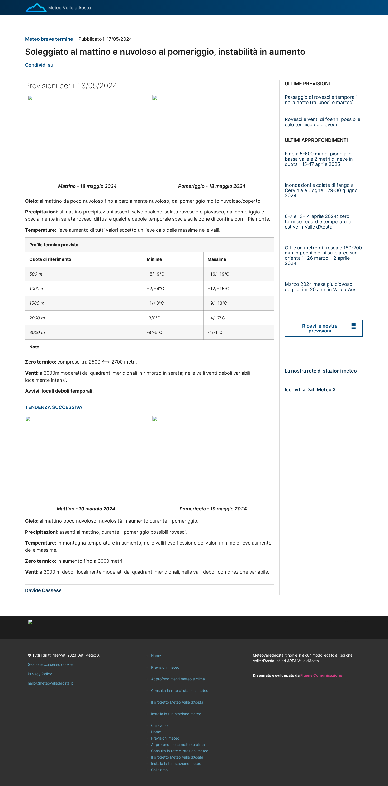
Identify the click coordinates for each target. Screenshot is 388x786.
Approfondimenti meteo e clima (178, 679)
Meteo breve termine (49, 39)
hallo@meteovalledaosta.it (50, 683)
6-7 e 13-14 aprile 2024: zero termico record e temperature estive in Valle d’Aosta (318, 221)
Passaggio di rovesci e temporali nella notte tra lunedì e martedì (321, 99)
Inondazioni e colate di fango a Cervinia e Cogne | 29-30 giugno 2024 (321, 190)
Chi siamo (159, 725)
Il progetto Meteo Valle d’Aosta (177, 702)
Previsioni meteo (165, 667)
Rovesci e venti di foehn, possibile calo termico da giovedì (322, 122)
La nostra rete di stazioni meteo (321, 371)
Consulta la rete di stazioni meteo (179, 690)
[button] (60, 65)
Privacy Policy (40, 674)
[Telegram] (353, 627)
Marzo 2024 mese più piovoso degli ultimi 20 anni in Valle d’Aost (321, 286)
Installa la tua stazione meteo (176, 713)
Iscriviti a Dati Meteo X (310, 389)
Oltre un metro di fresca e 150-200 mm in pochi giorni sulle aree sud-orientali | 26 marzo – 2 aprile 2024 (323, 255)
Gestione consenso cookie (50, 664)
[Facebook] (324, 627)
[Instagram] (339, 627)
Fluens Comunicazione (321, 675)
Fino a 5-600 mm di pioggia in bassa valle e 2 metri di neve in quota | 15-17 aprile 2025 (319, 159)
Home (156, 655)
